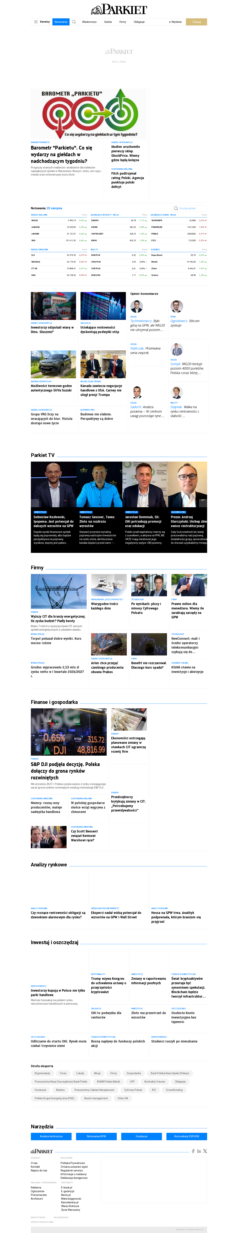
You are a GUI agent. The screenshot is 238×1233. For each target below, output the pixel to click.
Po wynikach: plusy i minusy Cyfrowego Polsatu (146, 608)
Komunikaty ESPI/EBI (186, 1136)
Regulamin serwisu (72, 1170)
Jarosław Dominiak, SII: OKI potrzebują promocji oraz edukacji (143, 521)
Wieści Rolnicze (70, 1206)
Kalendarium (61, 1217)
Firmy (123, 21)
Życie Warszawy (70, 1209)
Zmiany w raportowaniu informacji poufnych (148, 980)
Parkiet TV (42, 455)
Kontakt (35, 1166)
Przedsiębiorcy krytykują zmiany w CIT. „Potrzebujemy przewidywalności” (128, 803)
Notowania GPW (96, 1136)
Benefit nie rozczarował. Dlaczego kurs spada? (149, 665)
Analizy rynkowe (49, 865)
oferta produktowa (42, 1222)
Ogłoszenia (37, 1191)
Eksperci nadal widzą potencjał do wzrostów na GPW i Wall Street (116, 914)
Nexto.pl (66, 1194)
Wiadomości (89, 21)
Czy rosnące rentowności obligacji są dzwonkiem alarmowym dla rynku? (58, 914)
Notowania (61, 22)
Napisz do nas (39, 1170)
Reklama (36, 1187)
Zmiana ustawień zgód (74, 1166)
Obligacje (139, 21)
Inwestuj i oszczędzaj (54, 942)
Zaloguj (196, 21)
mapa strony (38, 1217)
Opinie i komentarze (144, 294)
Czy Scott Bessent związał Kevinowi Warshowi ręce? (84, 835)
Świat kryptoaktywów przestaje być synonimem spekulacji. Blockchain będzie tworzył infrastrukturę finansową (188, 987)
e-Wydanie (175, 21)
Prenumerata (39, 1194)
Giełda (108, 21)
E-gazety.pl (67, 1191)
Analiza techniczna (51, 1136)
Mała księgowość (71, 1198)
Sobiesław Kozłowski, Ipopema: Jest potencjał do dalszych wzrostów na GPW (54, 521)
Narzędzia (42, 1127)
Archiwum (37, 1198)
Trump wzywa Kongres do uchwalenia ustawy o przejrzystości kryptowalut (108, 985)
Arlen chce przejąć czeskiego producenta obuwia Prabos (107, 667)
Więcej (84, 215)
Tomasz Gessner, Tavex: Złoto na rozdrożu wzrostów (97, 521)
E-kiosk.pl (66, 1187)
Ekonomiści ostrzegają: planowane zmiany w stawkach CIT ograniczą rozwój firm (128, 745)
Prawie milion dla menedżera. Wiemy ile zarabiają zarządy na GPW (187, 610)
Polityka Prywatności (73, 1163)
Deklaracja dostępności (74, 1177)
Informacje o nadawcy (74, 1174)
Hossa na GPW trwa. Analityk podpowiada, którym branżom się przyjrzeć (176, 917)
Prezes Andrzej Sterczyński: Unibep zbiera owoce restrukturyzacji (190, 521)
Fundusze (141, 1136)
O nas (34, 1163)
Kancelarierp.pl (69, 1202)
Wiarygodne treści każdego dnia (104, 605)
